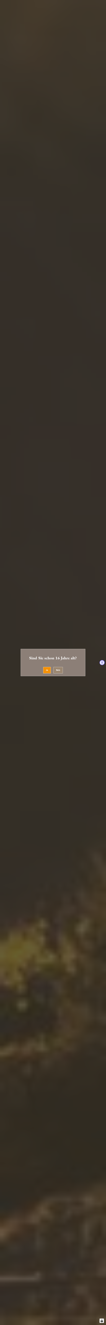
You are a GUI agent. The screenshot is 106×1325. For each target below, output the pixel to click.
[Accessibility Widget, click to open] (102, 662)
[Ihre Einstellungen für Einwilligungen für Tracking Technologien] (102, 1321)
